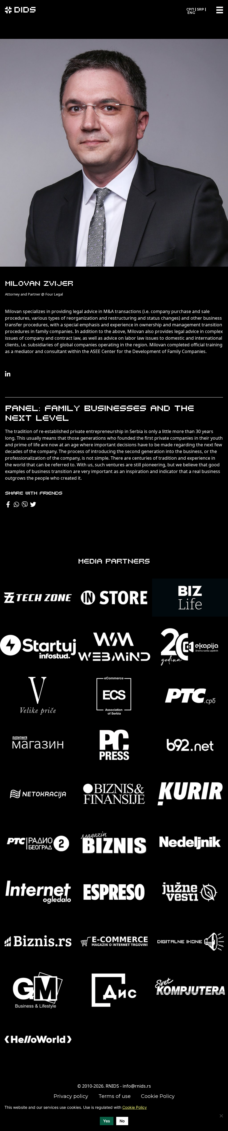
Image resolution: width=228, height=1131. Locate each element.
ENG (191, 13)
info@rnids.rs (137, 1086)
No (122, 1121)
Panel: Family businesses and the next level (99, 414)
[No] (221, 1116)
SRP (200, 9)
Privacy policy (71, 1096)
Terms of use (114, 1096)
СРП (190, 9)
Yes (106, 1121)
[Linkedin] (8, 374)
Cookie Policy (158, 1096)
